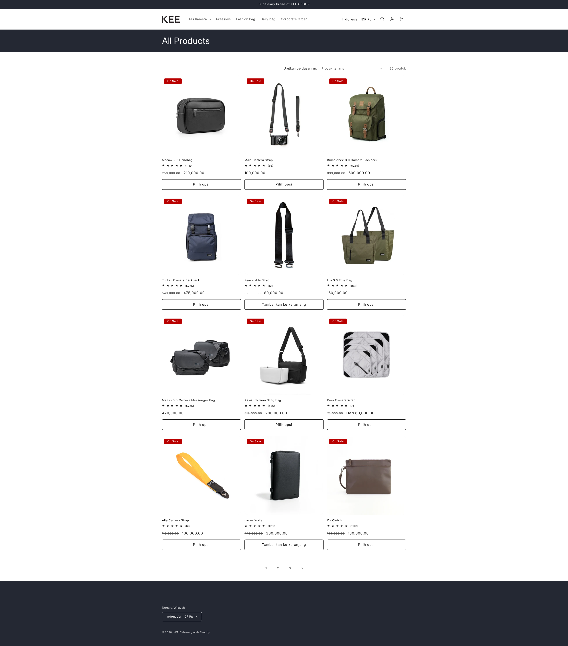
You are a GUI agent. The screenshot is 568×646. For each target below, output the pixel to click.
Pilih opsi (201, 184)
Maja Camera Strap (259, 160)
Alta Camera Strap (175, 520)
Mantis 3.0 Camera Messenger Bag (188, 400)
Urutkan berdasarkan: (300, 68)
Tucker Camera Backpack (181, 280)
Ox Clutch (334, 520)
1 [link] (266, 568)
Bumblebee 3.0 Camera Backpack (352, 160)
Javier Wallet (254, 520)
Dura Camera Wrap (341, 400)
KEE (176, 632)
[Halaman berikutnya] (302, 568)
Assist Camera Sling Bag (263, 400)
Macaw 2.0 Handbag (177, 160)
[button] (199, 19)
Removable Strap (257, 280)
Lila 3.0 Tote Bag (339, 280)
